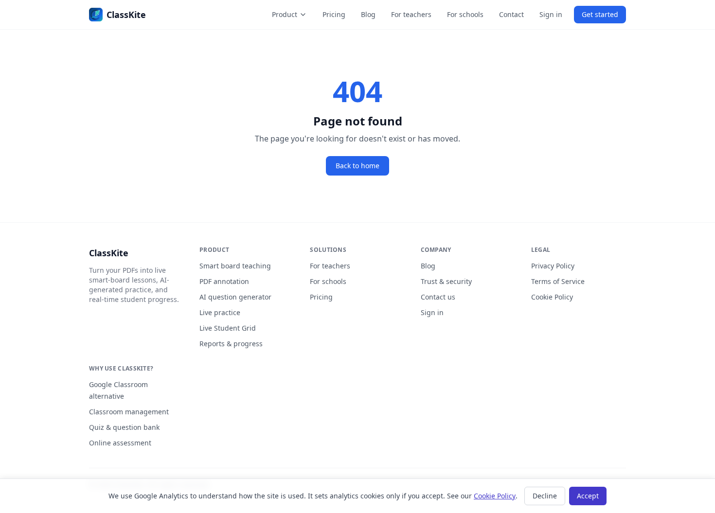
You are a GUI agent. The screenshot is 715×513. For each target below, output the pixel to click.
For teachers (411, 14)
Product (284, 14)
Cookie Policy (552, 296)
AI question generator (235, 296)
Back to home (357, 165)
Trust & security (446, 281)
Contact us (438, 296)
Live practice (219, 312)
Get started (600, 14)
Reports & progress (231, 343)
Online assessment (120, 442)
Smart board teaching (235, 265)
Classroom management (129, 411)
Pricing (333, 14)
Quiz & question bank (124, 427)
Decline (545, 495)
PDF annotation (224, 281)
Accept (588, 495)
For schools (465, 14)
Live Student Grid (227, 328)
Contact (511, 14)
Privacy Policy (552, 265)
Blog (368, 14)
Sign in (550, 14)
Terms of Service (558, 281)
